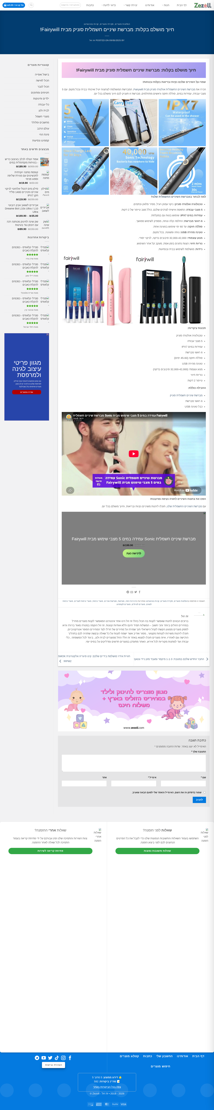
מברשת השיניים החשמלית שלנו (171, 196)
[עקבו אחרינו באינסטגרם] (63, 1058)
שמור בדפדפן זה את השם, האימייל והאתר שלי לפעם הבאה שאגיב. (166, 792)
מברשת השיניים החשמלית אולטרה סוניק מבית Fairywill (164, 89)
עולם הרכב (43, 128)
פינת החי (44, 134)
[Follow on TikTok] (57, 1058)
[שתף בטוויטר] (135, 592)
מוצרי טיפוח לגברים (82, 601)
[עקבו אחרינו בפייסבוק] (70, 1058)
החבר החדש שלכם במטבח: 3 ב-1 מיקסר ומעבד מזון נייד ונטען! (169, 659)
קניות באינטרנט (91, 24)
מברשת (121, 601)
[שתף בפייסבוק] (139, 592)
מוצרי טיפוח (98, 601)
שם (203, 777)
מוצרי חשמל (42, 116)
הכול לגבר (43, 86)
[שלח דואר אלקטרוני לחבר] (131, 592)
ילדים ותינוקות (41, 98)
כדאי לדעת (109, 5)
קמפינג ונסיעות (40, 140)
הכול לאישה (42, 80)
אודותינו (149, 5)
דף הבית (181, 5)
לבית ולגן (44, 110)
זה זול (92, 40)
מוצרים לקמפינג (124, 604)
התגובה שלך (198, 751)
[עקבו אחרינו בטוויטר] (50, 1058)
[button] (70, 5)
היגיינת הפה (131, 601)
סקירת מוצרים (107, 24)
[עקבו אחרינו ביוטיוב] (43, 1058)
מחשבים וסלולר (40, 122)
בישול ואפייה (42, 74)
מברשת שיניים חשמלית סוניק (186, 395)
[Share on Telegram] (128, 592)
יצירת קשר (131, 5)
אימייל (152, 777)
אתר (104, 777)
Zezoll (95, 1093)
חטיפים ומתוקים (40, 92)
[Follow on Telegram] (37, 1058)
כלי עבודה (43, 104)
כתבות (90, 5)
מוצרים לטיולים (138, 604)
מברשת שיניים (110, 601)
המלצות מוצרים (122, 24)
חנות (166, 5)
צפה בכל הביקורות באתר (107, 1087)
